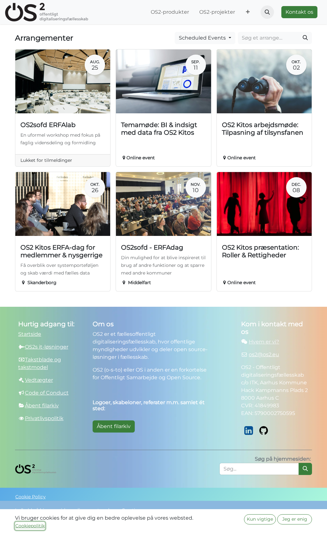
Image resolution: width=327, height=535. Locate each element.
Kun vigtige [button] (260, 519)
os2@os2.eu (264, 354)
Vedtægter (39, 380)
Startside (29, 334)
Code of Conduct (47, 393)
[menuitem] (170, 12)
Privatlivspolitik (44, 418)
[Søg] (305, 38)
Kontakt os (299, 12)
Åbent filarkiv (114, 426)
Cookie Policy (30, 497)
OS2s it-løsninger (46, 347)
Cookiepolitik (30, 526)
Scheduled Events (203, 38)
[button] (267, 12)
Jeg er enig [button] (294, 519)
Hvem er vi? (264, 342)
